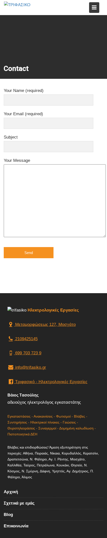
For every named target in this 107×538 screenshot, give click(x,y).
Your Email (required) (23, 114)
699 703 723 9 (27, 353)
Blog (8, 514)
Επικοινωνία (16, 525)
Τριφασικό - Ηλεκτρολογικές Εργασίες (50, 381)
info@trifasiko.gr (30, 367)
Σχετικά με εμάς (19, 503)
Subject (11, 137)
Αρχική (11, 491)
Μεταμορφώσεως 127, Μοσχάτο (45, 324)
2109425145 (26, 339)
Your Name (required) (24, 90)
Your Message (17, 160)
